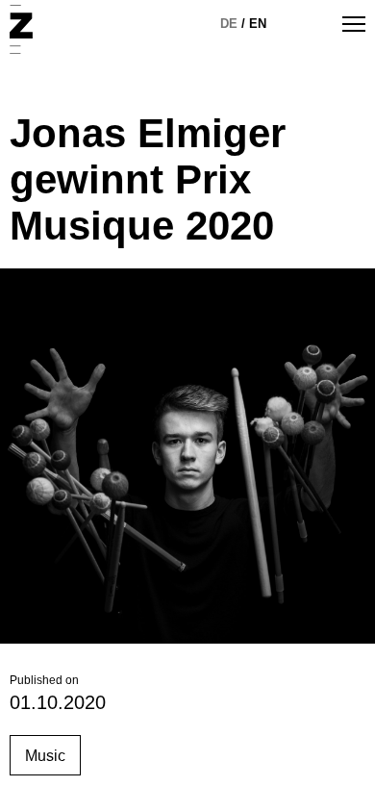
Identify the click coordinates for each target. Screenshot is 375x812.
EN (257, 23)
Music (45, 756)
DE (229, 23)
